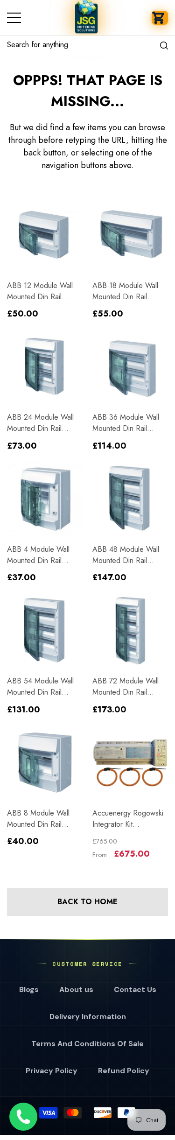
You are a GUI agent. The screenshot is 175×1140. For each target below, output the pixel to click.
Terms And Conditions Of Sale (87, 1044)
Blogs (29, 989)
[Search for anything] (87, 44)
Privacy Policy (51, 1071)
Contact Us (135, 989)
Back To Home (87, 901)
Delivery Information (87, 1016)
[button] (160, 18)
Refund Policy (123, 1071)
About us (76, 989)
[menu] (14, 18)
